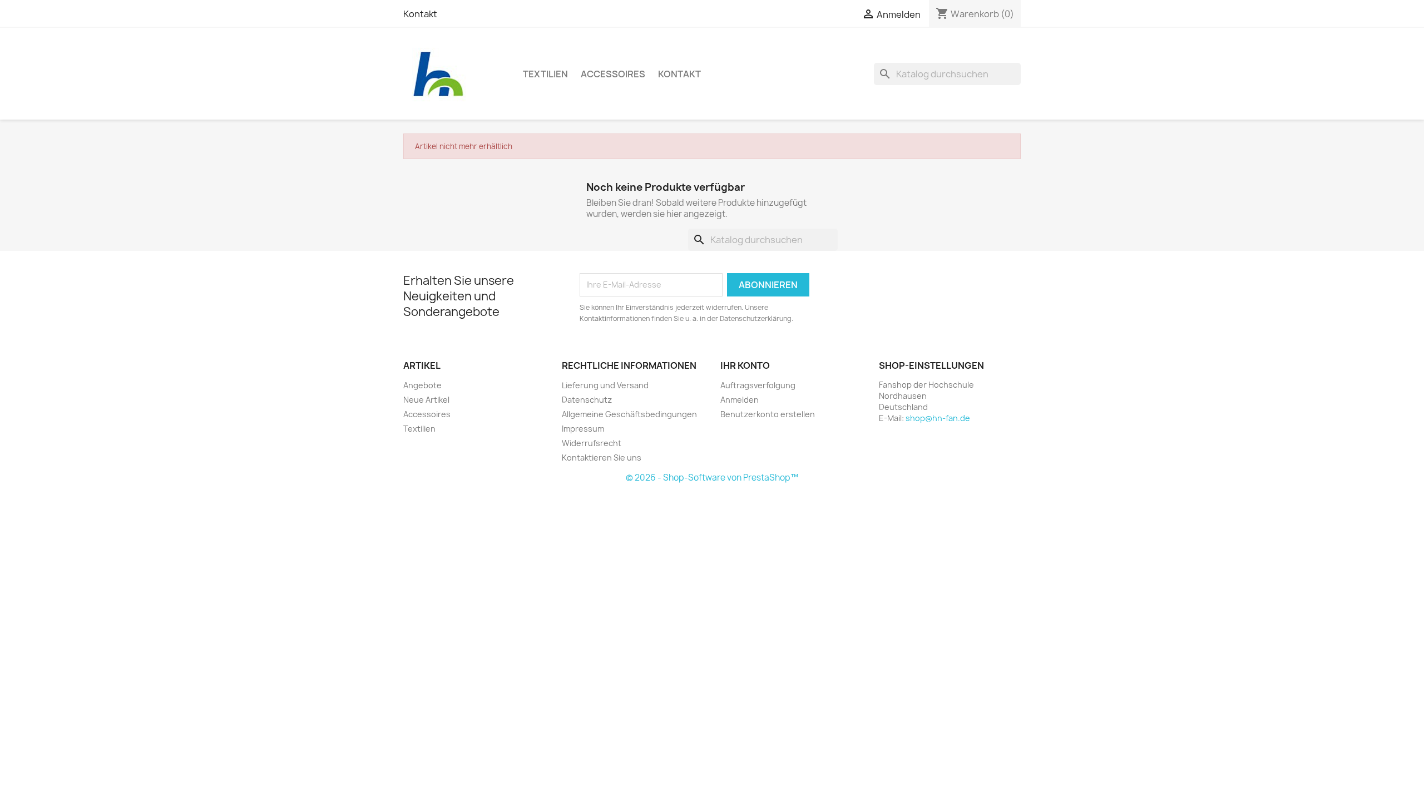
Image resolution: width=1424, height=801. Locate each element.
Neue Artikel (426, 399)
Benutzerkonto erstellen (767, 414)
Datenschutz (587, 399)
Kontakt (420, 14)
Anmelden (739, 399)
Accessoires (613, 74)
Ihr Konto (745, 365)
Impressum (583, 428)
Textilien (545, 74)
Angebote (422, 385)
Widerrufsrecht (591, 443)
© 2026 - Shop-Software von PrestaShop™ (712, 477)
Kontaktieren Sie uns (601, 457)
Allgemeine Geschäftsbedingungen (629, 414)
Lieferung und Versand (605, 385)
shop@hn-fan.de (938, 418)
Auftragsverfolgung (757, 385)
